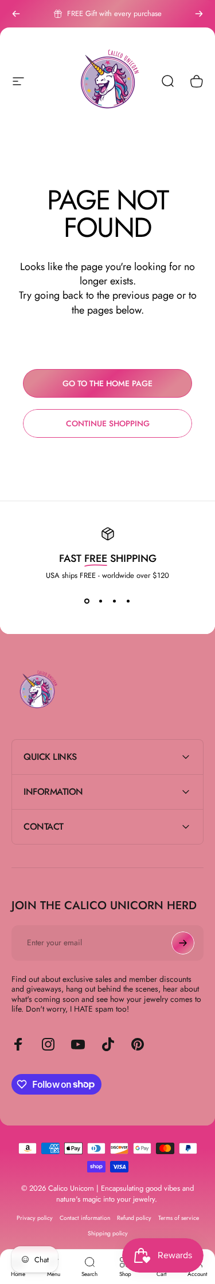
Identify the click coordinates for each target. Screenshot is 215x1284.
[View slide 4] (128, 601)
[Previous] (16, 13)
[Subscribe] (182, 943)
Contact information (85, 1218)
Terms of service (178, 1218)
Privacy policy (35, 1218)
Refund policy (134, 1218)
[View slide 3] (115, 601)
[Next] (199, 13)
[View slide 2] (101, 601)
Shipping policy (108, 1233)
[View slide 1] (87, 601)
